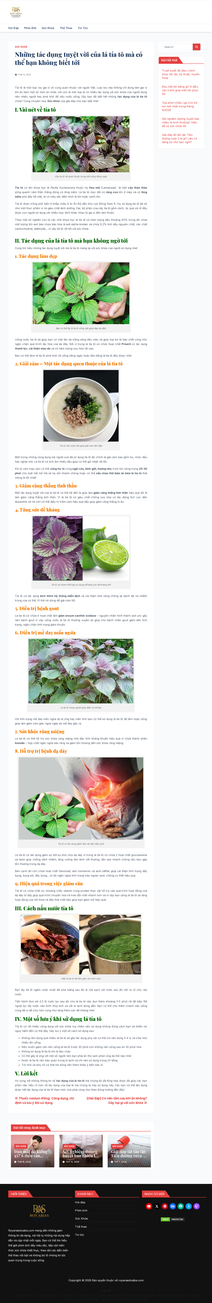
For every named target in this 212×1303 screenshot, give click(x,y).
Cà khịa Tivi (70, 1295)
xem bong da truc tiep (48, 1295)
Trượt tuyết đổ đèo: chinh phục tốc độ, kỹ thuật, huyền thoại (181, 74)
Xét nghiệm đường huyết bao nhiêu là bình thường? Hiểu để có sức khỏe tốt (81, 1158)
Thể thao (66, 28)
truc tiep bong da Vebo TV (115, 1299)
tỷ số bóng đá (140, 1299)
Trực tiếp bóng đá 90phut (106, 1295)
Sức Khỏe (48, 28)
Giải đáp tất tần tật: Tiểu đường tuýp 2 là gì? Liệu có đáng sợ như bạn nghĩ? (129, 1158)
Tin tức (83, 28)
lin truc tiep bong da (87, 1299)
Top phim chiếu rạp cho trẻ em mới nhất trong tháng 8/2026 (179, 106)
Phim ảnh (30, 28)
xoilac (30, 1295)
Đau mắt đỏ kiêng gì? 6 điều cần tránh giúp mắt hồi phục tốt (32, 1158)
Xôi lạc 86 (18, 1295)
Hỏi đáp (13, 28)
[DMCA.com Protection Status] (173, 1219)
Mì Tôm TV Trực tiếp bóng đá (139, 1295)
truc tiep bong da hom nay (172, 1295)
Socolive (84, 1295)
